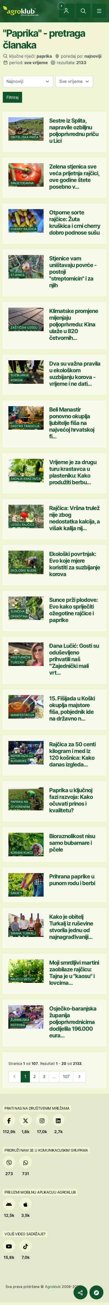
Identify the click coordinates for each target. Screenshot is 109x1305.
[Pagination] (79, 1076)
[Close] (83, 11)
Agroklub (53, 1286)
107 (66, 1076)
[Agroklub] (21, 10)
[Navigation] (99, 11)
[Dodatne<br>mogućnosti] (96, 1292)
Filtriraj (12, 97)
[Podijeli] (80, 1292)
